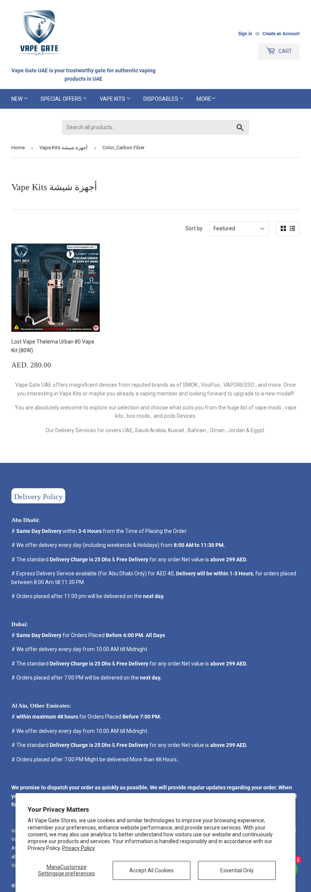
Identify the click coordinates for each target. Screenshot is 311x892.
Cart (284, 51)
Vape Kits (113, 99)
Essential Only (237, 870)
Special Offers (62, 99)
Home (18, 147)
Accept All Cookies (151, 870)
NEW (17, 99)
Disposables (161, 99)
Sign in (245, 33)
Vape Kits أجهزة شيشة (63, 147)
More (203, 99)
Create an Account (281, 33)
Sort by (194, 228)
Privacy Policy (78, 848)
